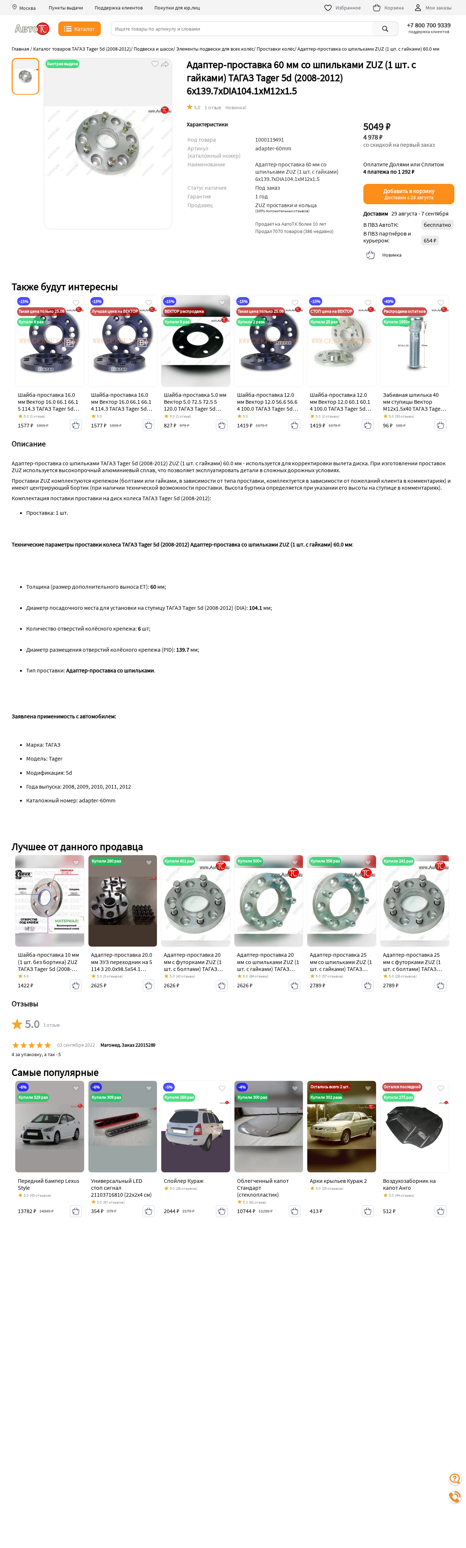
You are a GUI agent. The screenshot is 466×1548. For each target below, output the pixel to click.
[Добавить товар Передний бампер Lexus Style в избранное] (76, 1089)
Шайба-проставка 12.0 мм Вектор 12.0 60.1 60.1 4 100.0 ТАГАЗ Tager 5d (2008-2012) (340, 405)
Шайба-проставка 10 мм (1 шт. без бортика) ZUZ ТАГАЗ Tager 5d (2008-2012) (48, 965)
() (282, 210)
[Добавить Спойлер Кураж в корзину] (222, 1211)
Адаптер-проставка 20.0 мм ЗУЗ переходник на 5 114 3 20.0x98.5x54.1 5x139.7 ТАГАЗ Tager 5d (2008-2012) (121, 968)
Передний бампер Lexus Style (48, 1184)
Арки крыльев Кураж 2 (338, 1180)
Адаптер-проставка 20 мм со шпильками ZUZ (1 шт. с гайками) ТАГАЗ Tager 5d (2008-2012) (268, 965)
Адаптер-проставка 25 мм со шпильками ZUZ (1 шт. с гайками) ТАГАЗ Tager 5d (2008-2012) (341, 965)
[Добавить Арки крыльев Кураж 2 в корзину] (368, 1211)
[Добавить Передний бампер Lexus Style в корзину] (76, 1211)
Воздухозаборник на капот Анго (409, 1184)
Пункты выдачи (66, 8)
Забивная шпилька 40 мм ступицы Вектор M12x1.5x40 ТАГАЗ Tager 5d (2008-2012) (413, 405)
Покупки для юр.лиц (177, 8)
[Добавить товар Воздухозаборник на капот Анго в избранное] (441, 1089)
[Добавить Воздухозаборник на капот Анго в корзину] (440, 1211)
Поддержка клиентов (119, 8)
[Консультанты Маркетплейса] (455, 1479)
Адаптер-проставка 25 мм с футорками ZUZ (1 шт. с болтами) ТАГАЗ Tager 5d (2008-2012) (412, 965)
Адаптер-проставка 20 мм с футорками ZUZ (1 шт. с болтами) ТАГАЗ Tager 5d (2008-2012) (193, 965)
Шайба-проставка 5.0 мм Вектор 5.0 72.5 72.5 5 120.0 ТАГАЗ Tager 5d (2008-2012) (195, 405)
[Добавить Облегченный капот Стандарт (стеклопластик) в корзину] (294, 1211)
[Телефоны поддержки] (455, 1497)
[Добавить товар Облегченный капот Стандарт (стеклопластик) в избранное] (295, 1089)
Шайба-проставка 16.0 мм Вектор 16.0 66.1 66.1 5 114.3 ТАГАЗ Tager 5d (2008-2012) (48, 405)
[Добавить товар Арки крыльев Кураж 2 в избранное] (368, 1089)
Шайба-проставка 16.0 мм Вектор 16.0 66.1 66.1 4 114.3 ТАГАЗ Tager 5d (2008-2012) (121, 405)
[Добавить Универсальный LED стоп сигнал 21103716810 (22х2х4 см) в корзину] (148, 1211)
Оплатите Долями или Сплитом (403, 168)
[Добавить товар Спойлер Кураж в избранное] (222, 1089)
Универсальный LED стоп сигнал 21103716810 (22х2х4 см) (121, 1187)
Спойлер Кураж (184, 1180)
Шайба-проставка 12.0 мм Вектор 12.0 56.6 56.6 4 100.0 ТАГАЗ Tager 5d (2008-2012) (267, 405)
